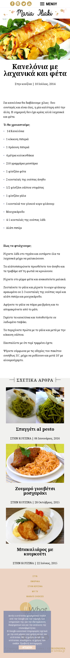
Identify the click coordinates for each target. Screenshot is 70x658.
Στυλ (35, 576)
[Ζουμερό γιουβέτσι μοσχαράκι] (35, 463)
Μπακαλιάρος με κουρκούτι (35, 551)
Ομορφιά (35, 581)
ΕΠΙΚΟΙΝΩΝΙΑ (56, 648)
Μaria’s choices (35, 596)
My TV (35, 591)
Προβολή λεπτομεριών (31, 643)
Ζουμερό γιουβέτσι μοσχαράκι (35, 490)
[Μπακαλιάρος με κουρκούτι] (35, 526)
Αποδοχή (27, 647)
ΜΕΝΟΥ (51, 4)
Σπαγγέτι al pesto (35, 429)
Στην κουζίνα (23, 84)
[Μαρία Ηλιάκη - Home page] (35, 12)
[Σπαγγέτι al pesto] (35, 405)
